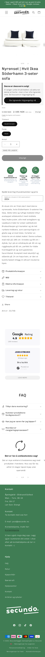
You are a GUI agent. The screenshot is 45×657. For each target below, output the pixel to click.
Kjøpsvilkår (10, 575)
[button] (33, 12)
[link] (20, 456)
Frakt (4, 115)
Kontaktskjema (12, 530)
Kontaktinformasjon (33, 651)
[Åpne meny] (6, 12)
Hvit (7, 134)
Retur (7, 569)
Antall (4, 139)
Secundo (13, 641)
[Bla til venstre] (17, 63)
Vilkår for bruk (32, 648)
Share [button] (7, 304)
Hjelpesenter (11, 586)
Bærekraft (9, 580)
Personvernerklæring (17, 648)
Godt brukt (10, 124)
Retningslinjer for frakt (15, 651)
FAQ (6, 563)
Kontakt (8, 592)
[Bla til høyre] (28, 63)
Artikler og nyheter (13, 597)
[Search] (40, 198)
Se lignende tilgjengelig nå (22, 100)
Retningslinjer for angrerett (24, 644)
